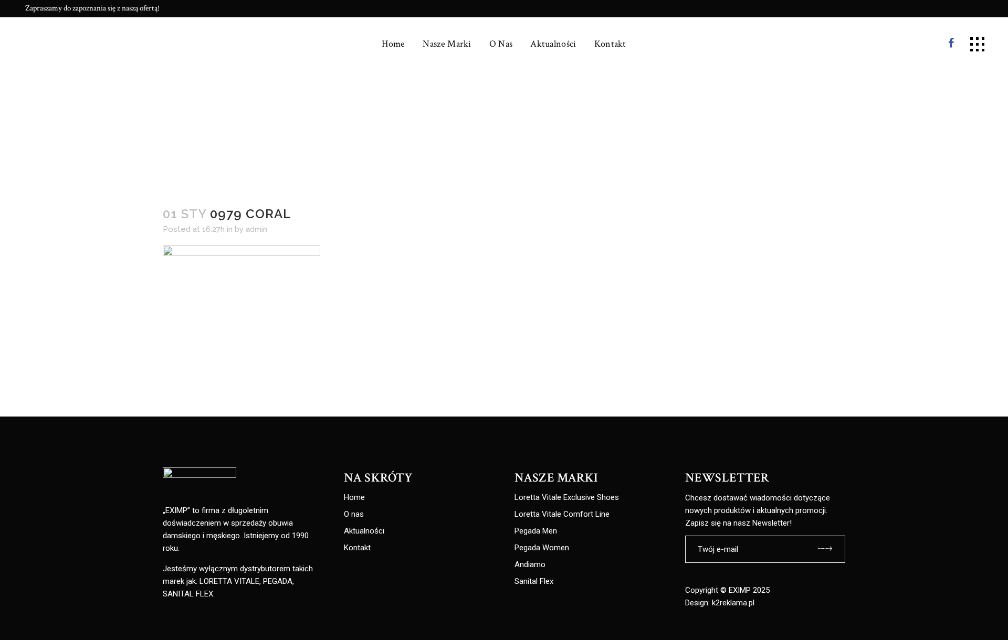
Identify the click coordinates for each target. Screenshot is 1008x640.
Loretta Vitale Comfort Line (562, 514)
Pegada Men (535, 531)
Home (354, 498)
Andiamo (529, 565)
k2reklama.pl (733, 602)
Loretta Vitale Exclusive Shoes (566, 498)
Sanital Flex (533, 581)
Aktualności (364, 531)
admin (256, 229)
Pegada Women (541, 548)
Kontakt (357, 548)
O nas (354, 514)
